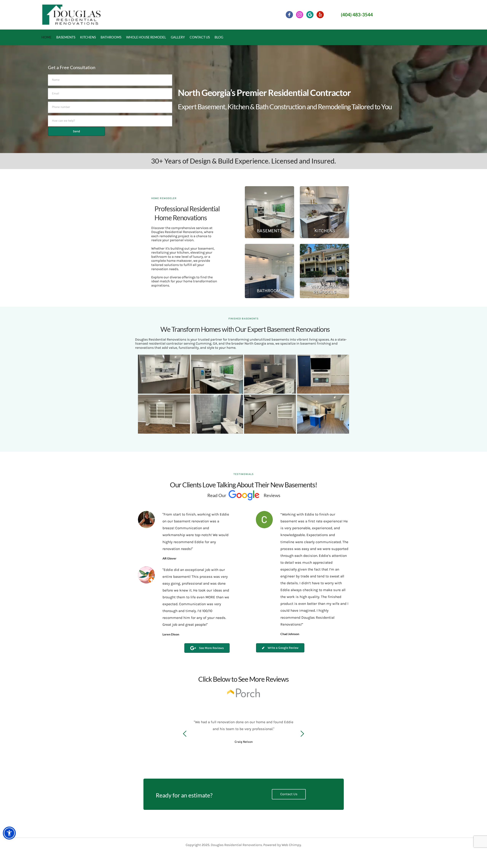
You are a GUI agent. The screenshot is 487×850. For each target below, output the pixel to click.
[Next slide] (302, 734)
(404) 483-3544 (357, 14)
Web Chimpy (291, 845)
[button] (9, 833)
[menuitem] (45, 37)
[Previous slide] (185, 734)
